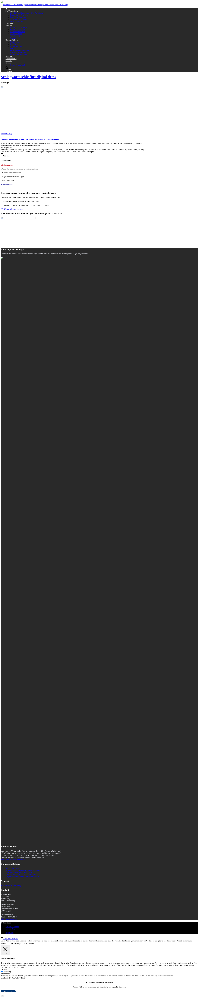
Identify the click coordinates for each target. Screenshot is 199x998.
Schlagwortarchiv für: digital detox (28, 77)
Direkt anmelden (7, 165)
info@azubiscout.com (9, 919)
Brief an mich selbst (13, 868)
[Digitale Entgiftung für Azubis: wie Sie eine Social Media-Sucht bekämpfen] (29, 132)
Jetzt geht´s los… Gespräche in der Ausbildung (23, 870)
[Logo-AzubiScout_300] (34, 5)
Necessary (7, 972)
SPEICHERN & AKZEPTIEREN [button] (13, 978)
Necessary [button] (4, 969)
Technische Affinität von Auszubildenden (21, 874)
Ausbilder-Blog (6, 134)
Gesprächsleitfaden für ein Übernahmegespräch (23, 877)
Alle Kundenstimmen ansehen (12, 209)
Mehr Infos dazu (7, 185)
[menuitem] (102, 9)
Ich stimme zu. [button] (29, 943)
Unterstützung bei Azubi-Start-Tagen (19, 872)
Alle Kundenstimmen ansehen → (13, 859)
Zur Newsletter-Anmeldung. (11, 886)
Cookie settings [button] (15, 943)
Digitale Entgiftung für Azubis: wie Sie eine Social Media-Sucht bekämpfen (30, 139)
